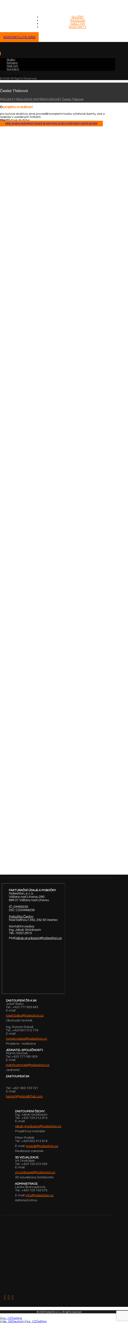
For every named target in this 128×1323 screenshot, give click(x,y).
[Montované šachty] (21, 9)
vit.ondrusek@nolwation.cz (35, 1172)
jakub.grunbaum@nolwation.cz (39, 938)
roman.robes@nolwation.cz (26, 1038)
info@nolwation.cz (40, 1195)
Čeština (17, 1318)
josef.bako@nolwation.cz (25, 1015)
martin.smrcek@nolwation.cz (27, 1065)
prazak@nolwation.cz (42, 1146)
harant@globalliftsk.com (24, 1096)
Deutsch (18, 1321)
